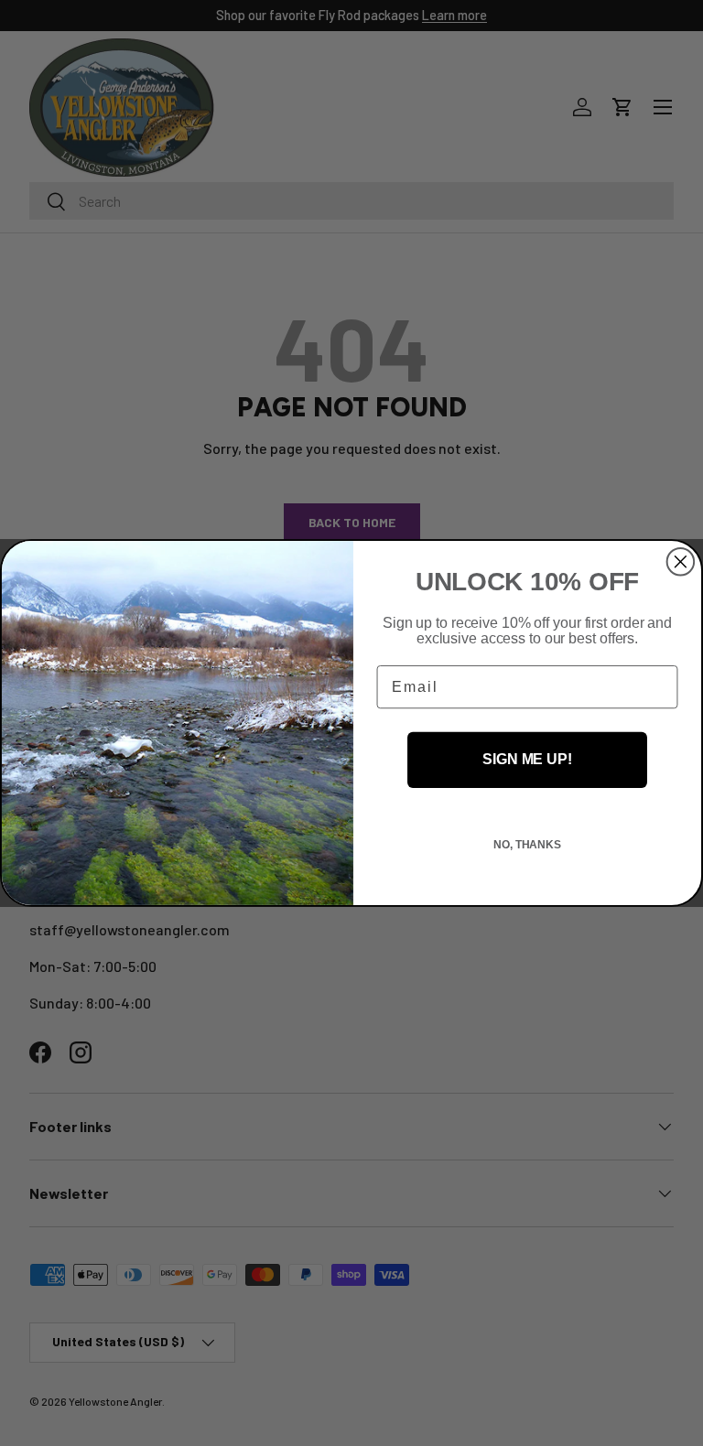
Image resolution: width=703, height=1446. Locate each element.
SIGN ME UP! (526, 760)
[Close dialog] (681, 562)
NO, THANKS (527, 844)
